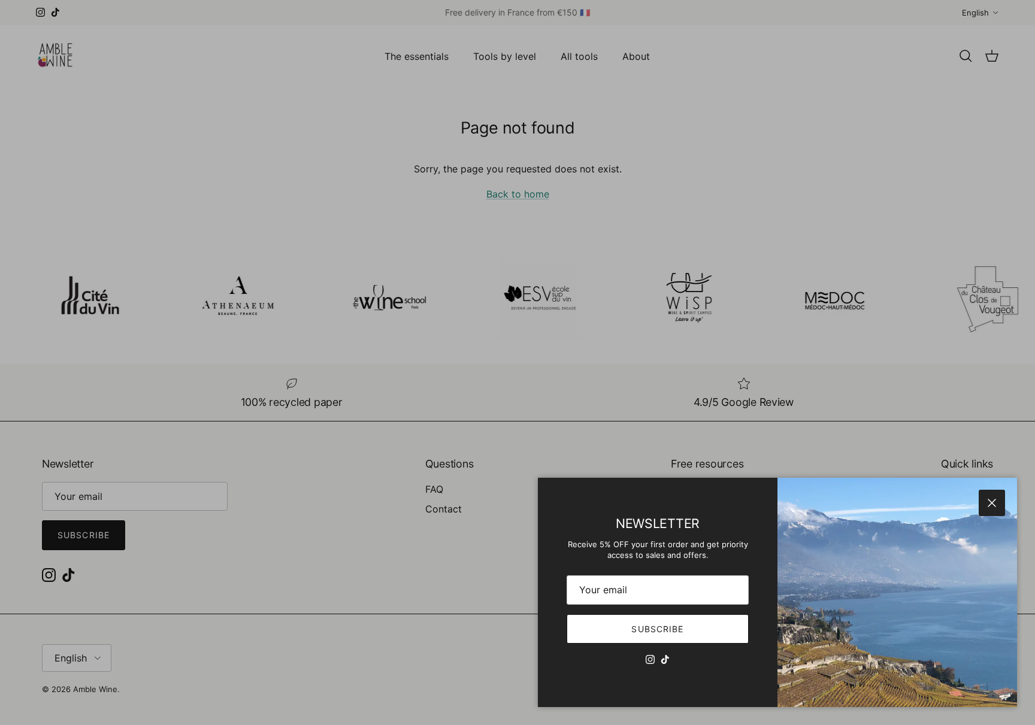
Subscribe (657, 629)
